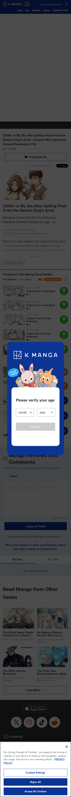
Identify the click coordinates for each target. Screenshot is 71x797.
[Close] (67, 747)
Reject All (35, 782)
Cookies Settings (35, 772)
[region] (35, 769)
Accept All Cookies (35, 791)
